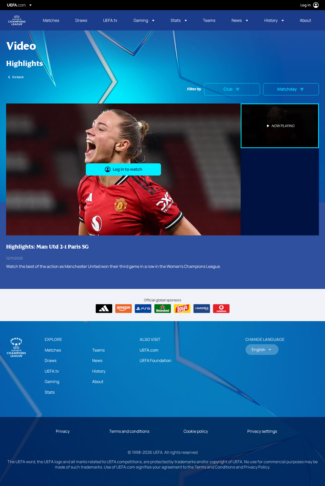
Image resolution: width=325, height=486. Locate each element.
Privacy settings (262, 431)
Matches (53, 350)
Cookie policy (196, 431)
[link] (51, 20)
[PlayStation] (143, 308)
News (97, 360)
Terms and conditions (129, 431)
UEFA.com (149, 350)
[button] (144, 20)
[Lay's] (182, 308)
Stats (50, 392)
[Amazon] (123, 308)
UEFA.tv (52, 371)
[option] (280, 125)
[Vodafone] (221, 308)
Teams (98, 350)
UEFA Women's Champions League (16, 20)
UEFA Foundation (155, 360)
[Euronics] (201, 308)
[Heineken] (162, 308)
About (97, 381)
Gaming (52, 381)
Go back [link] (18, 77)
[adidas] (104, 308)
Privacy (63, 431)
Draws (50, 360)
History (98, 371)
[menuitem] (53, 20)
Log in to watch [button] (127, 169)
